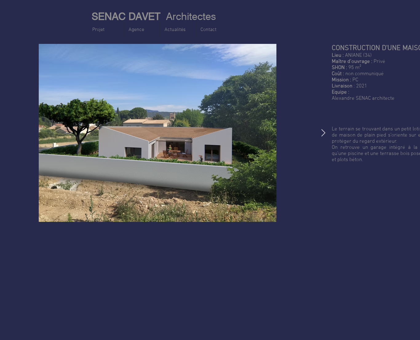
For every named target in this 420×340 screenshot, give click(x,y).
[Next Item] (323, 133)
